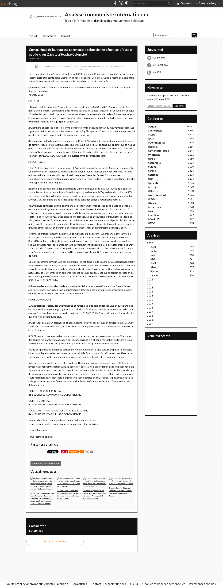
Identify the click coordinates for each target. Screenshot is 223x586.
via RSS (156, 72)
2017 (150, 311)
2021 (150, 295)
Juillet (153, 251)
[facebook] (115, 3)
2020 (150, 299)
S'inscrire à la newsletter (45, 463)
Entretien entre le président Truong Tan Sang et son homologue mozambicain (67, 519)
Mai (152, 259)
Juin (152, 255)
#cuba (151, 134)
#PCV (151, 223)
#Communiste (157, 142)
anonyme (32, 584)
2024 (150, 283)
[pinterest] (127, 3)
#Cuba (152, 126)
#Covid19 (154, 219)
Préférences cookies (202, 584)
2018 (150, 307)
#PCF (151, 138)
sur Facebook (160, 64)
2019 (150, 303)
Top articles (79, 584)
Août (153, 247)
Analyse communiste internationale (107, 14)
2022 (150, 291)
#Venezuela (155, 130)
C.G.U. (134, 584)
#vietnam (154, 154)
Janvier (154, 275)
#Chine (152, 166)
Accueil (33, 35)
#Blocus (152, 190)
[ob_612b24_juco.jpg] (81, 68)
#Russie (152, 203)
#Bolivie (153, 146)
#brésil (152, 158)
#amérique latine (45, 436)
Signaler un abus (115, 584)
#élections (154, 207)
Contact (65, 35)
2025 (150, 279)
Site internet (49, 35)
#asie (151, 211)
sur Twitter (159, 57)
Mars (153, 267)
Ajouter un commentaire (55, 541)
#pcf (150, 178)
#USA (151, 199)
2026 (150, 243)
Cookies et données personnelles (163, 584)
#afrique (153, 174)
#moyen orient (157, 194)
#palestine (154, 182)
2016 (150, 315)
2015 (150, 319)
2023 (150, 287)
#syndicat (154, 215)
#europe (153, 186)
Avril (153, 263)
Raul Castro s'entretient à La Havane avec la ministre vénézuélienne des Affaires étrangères (90, 525)
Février (154, 271)
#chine (152, 170)
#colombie (154, 162)
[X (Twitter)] (121, 3)
